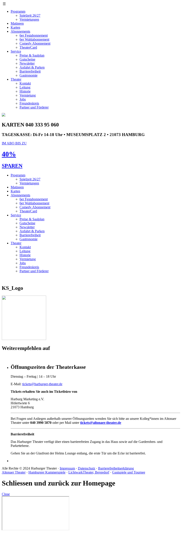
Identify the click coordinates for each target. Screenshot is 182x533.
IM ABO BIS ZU (14, 143)
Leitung (25, 87)
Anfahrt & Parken (32, 67)
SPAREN (12, 166)
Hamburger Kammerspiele (46, 472)
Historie (25, 91)
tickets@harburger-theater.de (42, 384)
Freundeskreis (29, 103)
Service (16, 51)
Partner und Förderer (34, 107)
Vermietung (28, 95)
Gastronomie (29, 75)
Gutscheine (27, 59)
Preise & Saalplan (32, 55)
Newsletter (27, 63)
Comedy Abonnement (35, 43)
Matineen (17, 23)
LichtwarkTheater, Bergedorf (88, 472)
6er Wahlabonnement (34, 39)
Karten (15, 27)
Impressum (67, 468)
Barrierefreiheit (30, 71)
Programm (18, 11)
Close (6, 494)
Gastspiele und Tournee (128, 472)
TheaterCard (28, 47)
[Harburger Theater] (3, 115)
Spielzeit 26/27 (30, 15)
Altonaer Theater (14, 472)
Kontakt (25, 83)
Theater (16, 79)
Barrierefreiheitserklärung (116, 468)
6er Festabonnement (34, 35)
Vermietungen (29, 19)
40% (9, 154)
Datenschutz (86, 468)
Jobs (23, 99)
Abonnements (20, 31)
